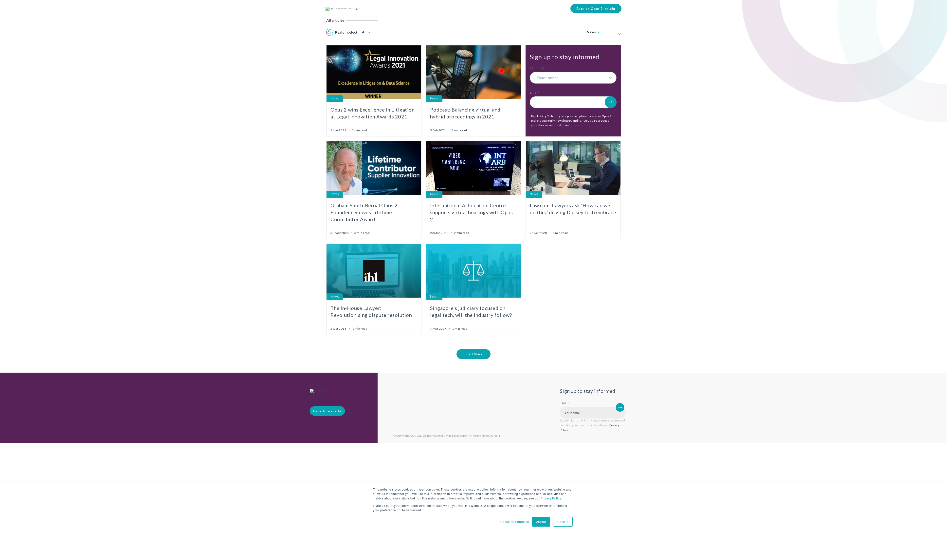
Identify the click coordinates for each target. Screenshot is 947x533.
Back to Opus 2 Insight (596, 8)
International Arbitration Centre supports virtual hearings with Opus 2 (471, 212)
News (591, 32)
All (364, 32)
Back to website (327, 411)
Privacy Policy (551, 498)
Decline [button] (563, 521)
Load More (473, 354)
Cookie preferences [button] (514, 521)
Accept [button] (541, 521)
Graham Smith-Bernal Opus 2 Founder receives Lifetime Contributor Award (364, 212)
